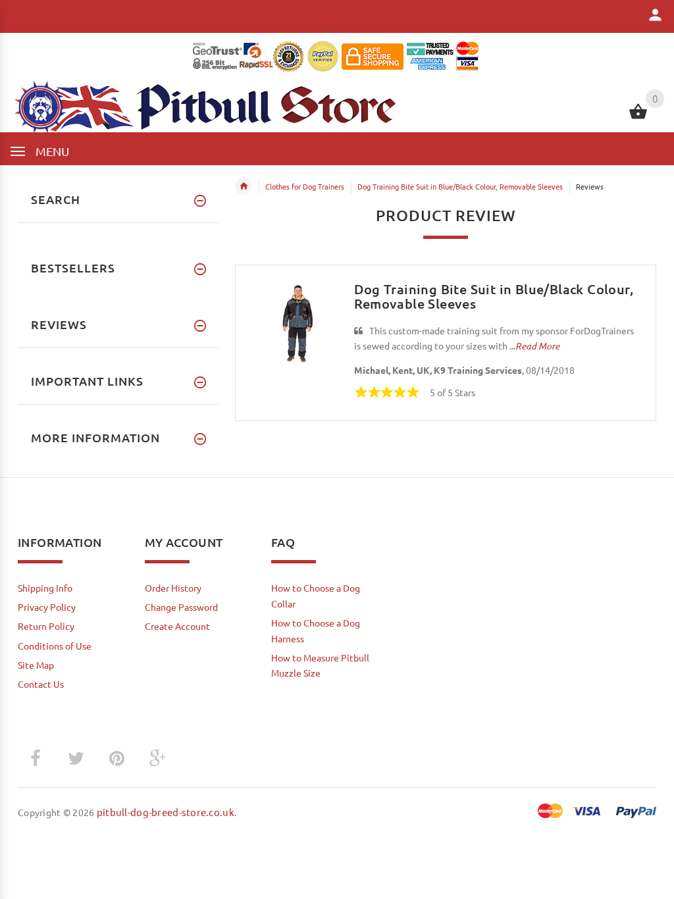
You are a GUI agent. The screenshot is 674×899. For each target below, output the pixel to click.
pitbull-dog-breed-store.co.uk (165, 812)
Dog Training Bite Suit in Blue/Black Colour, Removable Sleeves (460, 186)
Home (243, 186)
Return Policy (46, 626)
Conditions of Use (54, 646)
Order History (173, 588)
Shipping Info (45, 588)
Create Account (177, 626)
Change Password (181, 607)
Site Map (36, 665)
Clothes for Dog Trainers (304, 186)
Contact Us (41, 684)
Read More (537, 346)
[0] (638, 117)
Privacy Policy (47, 607)
